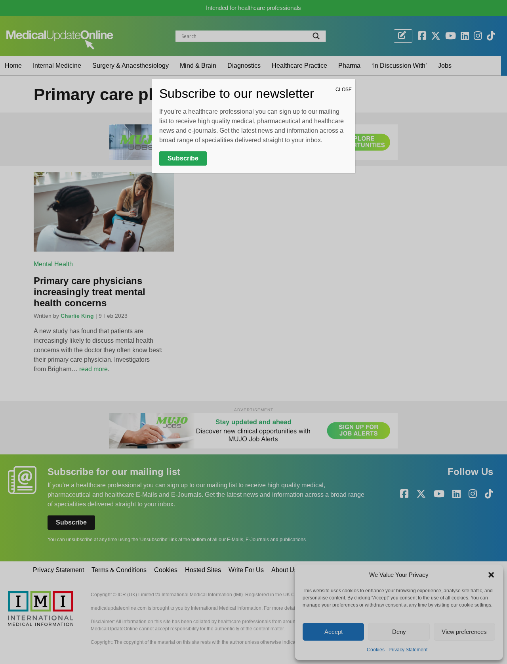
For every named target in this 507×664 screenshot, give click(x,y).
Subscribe (183, 158)
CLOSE (343, 89)
